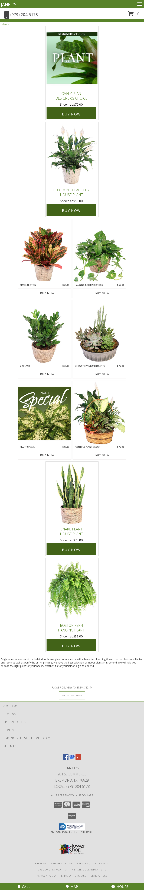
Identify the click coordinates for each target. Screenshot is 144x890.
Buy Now (71, 114)
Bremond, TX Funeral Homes (54, 863)
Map (73, 886)
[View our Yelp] (78, 759)
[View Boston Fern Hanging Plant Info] (72, 589)
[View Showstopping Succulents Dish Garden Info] (99, 332)
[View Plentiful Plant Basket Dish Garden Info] (99, 413)
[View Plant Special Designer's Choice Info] (44, 413)
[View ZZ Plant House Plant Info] (44, 332)
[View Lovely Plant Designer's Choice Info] (72, 58)
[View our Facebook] (65, 759)
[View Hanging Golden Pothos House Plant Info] (99, 251)
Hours (122, 886)
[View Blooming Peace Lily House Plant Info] (72, 154)
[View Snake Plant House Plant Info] (72, 493)
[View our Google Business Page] (72, 759)
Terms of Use (98, 875)
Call (25, 886)
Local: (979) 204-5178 (72, 786)
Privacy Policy (47, 875)
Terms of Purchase (73, 875)
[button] (134, 15)
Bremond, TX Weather (53, 869)
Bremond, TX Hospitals (93, 863)
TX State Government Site (88, 869)
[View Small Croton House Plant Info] (44, 251)
